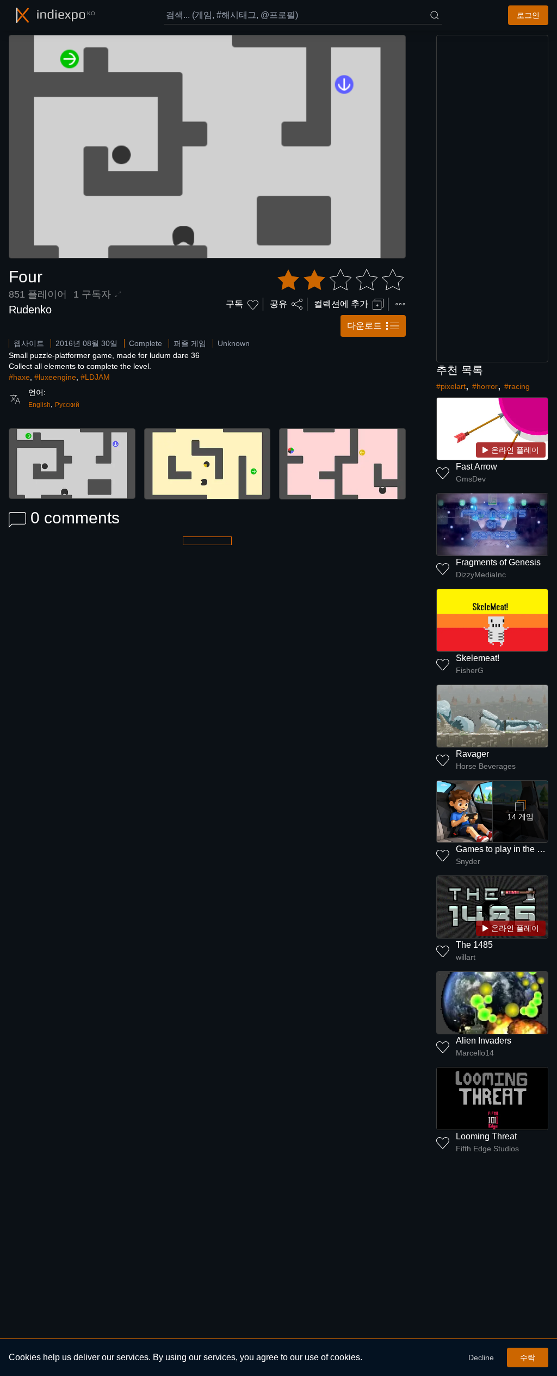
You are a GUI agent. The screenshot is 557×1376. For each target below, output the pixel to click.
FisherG (470, 670)
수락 (527, 1357)
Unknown (234, 343)
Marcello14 (475, 1052)
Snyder (468, 861)
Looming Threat (486, 1136)
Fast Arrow (476, 466)
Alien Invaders (483, 1040)
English (39, 405)
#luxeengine (55, 377)
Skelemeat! (477, 658)
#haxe (19, 377)
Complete (145, 343)
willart (465, 957)
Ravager (472, 753)
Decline (481, 1357)
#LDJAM (95, 377)
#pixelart (451, 386)
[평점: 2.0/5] (340, 280)
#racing (517, 386)
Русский (67, 405)
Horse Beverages (486, 766)
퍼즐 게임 (190, 343)
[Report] (400, 304)
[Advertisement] (492, 198)
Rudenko (30, 310)
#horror (485, 386)
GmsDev (471, 478)
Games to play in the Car (503, 849)
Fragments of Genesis (498, 562)
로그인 (528, 15)
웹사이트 (29, 343)
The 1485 (474, 944)
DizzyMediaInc (481, 574)
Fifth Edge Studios (487, 1148)
